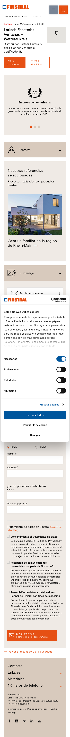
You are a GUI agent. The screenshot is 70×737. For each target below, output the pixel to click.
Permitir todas (35, 414)
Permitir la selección (35, 424)
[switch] (61, 369)
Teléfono (17, 503)
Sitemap (11, 712)
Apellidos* (12, 467)
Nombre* (12, 453)
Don (14, 447)
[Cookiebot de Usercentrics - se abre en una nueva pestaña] (51, 300)
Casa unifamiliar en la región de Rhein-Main (32, 243)
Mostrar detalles (49, 404)
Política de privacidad (37, 709)
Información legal (16, 709)
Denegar (35, 434)
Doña (43, 447)
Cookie (54, 709)
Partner (17, 16)
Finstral (7, 16)
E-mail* (11, 489)
